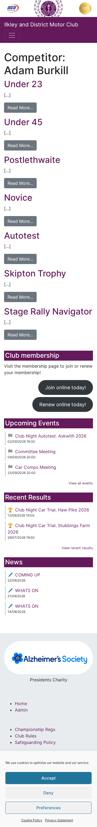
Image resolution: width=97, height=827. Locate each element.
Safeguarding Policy (35, 742)
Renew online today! (62, 404)
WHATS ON (26, 590)
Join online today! (65, 387)
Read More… (20, 107)
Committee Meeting (35, 451)
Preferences (48, 807)
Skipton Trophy (35, 273)
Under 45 (23, 122)
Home (21, 703)
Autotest (22, 235)
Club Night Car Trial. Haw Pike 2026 (52, 509)
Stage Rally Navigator (48, 311)
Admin (21, 710)
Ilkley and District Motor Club (41, 24)
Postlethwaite (32, 160)
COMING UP (27, 574)
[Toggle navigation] (11, 35)
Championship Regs (35, 729)
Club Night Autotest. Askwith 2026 (50, 436)
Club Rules (25, 736)
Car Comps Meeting (35, 467)
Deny (48, 792)
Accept (48, 778)
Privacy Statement (59, 820)
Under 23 (23, 84)
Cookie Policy (31, 820)
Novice (18, 197)
